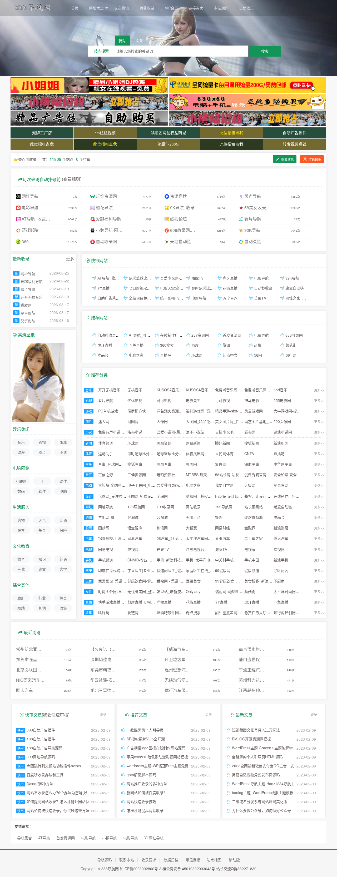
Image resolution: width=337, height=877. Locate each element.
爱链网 (132, 612)
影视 (89, 400)
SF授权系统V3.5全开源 (146, 738)
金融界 (249, 527)
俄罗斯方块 (136, 410)
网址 (89, 507)
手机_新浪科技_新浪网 (175, 559)
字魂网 (162, 496)
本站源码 (221, 8)
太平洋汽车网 (197, 538)
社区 (89, 474)
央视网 (132, 549)
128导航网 (136, 506)
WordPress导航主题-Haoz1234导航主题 (263, 784)
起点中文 (230, 355)
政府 (21, 598)
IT (42, 481)
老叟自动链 (283, 506)
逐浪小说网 (283, 432)
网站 (122, 40)
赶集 (257, 345)
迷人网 (103, 421)
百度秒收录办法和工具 (45, 774)
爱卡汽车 (222, 538)
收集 (89, 612)
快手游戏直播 (109, 602)
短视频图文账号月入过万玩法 (256, 730)
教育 (21, 559)
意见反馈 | (194, 859)
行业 (42, 598)
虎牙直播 (230, 278)
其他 (42, 608)
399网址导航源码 (41, 756)
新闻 (89, 443)
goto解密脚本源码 (141, 774)
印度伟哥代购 (109, 570)
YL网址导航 (153, 837)
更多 (70, 259)
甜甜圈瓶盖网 (226, 612)
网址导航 (105, 506)
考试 (21, 569)
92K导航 (292, 278)
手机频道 (105, 559)
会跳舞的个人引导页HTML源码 (257, 756)
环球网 (196, 355)
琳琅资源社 (166, 474)
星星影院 (28, 313)
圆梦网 (103, 527)
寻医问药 (281, 570)
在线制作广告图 (173, 335)
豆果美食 (193, 581)
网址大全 (96, 8)
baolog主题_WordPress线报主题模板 (262, 792)
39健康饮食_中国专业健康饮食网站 (244, 581)
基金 (42, 530)
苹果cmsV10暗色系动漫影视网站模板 (157, 756)
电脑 (89, 485)
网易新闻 (193, 443)
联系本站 (126, 859)
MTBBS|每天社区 (200, 474)
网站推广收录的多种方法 (147, 783)
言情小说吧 (224, 432)
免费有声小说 (109, 432)
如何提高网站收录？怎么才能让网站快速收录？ (58, 802)
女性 (89, 591)
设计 (89, 496)
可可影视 (164, 400)
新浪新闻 (281, 443)
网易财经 (222, 527)
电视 (89, 549)
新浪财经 (281, 527)
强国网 (191, 464)
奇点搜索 (193, 612)
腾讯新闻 (222, 443)
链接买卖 (196, 8)
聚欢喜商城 (253, 517)
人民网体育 (224, 453)
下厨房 (279, 581)
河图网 (132, 421)
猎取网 (26, 305)
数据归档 (170, 859)
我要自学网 (224, 485)
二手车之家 (253, 538)
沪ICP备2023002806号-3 (140, 868)
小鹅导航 (109, 837)
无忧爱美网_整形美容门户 (148, 591)
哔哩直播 (164, 602)
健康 (89, 570)
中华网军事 (283, 464)
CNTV (249, 453)
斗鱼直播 (136, 345)
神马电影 (251, 400)
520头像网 (282, 421)
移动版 (234, 859)
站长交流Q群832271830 (236, 868)
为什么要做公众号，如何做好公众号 (261, 810)
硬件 (63, 481)
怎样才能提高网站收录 (145, 810)
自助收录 (246, 8)
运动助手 (105, 453)
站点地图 (214, 859)
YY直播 (103, 288)
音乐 (89, 390)
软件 (42, 491)
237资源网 (200, 335)
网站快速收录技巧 (141, 801)
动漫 (21, 452)
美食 (89, 581)
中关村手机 (224, 559)
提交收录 (287, 159)
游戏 (89, 411)
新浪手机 (281, 559)
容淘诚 (132, 517)
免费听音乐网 (226, 389)
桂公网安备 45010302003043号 (188, 868)
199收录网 (165, 506)
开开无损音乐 (109, 389)
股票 (89, 528)
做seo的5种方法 (40, 783)
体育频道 (105, 443)
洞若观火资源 (168, 410)
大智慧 (191, 527)
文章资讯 (121, 8)
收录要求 (148, 859)
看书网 (249, 432)
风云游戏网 (253, 410)
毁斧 (218, 517)
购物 (89, 517)
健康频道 (251, 570)
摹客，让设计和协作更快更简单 (270, 496)
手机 (89, 560)
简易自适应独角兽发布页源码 (256, 774)
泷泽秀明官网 (255, 474)
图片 (89, 421)
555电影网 (282, 400)
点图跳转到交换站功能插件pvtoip (54, 765)
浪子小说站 (195, 432)
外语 (63, 559)
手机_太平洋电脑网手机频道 (209, 559)
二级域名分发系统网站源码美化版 (259, 801)
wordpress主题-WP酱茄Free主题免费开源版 (158, 766)
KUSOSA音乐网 (170, 389)
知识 (42, 559)
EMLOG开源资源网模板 (251, 738)
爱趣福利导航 (32, 281)
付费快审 (314, 159)
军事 (89, 464)
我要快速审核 (55, 715)
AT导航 (44, 837)
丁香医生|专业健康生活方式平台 (153, 570)
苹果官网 (281, 485)
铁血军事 (251, 464)
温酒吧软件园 (168, 612)
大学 (63, 569)
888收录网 (294, 335)
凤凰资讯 (164, 443)
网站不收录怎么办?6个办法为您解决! (57, 792)
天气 (42, 520)
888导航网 (110, 868)
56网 (258, 355)
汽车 (89, 538)
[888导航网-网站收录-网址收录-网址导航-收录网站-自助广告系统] (36, 10)
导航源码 (104, 859)
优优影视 (134, 400)
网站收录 (193, 506)
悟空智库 (134, 527)
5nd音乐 (280, 389)
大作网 (162, 421)
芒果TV (260, 298)
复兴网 (220, 464)
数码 (21, 491)
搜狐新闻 (251, 443)
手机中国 (251, 559)
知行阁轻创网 (285, 612)
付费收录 (147, 8)
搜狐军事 (134, 464)
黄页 (63, 598)
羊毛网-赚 (106, 517)
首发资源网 (232, 335)
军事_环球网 (108, 464)
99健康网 (222, 570)
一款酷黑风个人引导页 (145, 730)
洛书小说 (134, 432)
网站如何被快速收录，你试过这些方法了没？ (58, 811)
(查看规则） (73, 178)
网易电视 (105, 549)
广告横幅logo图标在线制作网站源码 (156, 747)
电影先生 (193, 400)
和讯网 (162, 527)
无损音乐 (134, 389)
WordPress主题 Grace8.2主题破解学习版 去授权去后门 (262, 748)
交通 (63, 520)
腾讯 (226, 345)
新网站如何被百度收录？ (147, 792)
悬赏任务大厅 (255, 612)
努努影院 (28, 320)
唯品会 (102, 355)
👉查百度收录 (25, 159)
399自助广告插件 (41, 730)
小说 (89, 432)
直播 (89, 602)
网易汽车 (134, 538)
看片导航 (105, 400)
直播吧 (165, 355)
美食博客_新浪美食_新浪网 (266, 581)
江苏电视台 (195, 549)
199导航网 (223, 506)
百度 (195, 345)
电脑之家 (136, 355)
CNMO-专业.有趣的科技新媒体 (152, 559)
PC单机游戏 (108, 410)
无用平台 (193, 517)
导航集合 (24, 837)
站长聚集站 (253, 506)
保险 (63, 530)
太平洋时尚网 (285, 591)
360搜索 (167, 345)
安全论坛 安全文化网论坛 (294, 474)
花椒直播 (230, 288)
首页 (74, 8)
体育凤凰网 (195, 453)
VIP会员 (171, 8)
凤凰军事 (164, 464)
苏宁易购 (230, 298)
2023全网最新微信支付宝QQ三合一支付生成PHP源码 (263, 766)
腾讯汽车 (281, 538)
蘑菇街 (290, 345)
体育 (89, 453)
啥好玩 (103, 612)
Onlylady (193, 591)
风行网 (290, 355)
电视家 (249, 549)
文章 (139, 40)
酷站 (21, 608)
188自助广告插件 (41, 738)
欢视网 (279, 549)
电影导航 (261, 278)
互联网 (21, 481)
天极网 (249, 485)
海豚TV (197, 278)
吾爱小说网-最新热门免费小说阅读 (185, 432)
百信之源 (105, 474)
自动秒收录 (263, 288)
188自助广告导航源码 (44, 747)
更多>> (319, 390)
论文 (42, 569)
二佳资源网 (136, 474)
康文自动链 (294, 288)
